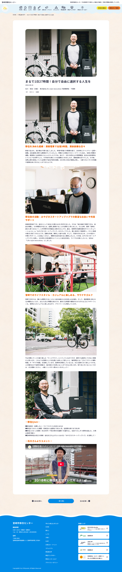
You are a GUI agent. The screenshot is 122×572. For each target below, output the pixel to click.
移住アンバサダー (72, 9)
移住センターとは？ (82, 9)
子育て (34, 9)
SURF (39, 9)
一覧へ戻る (61, 501)
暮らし (25, 9)
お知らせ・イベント (47, 9)
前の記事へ (38, 501)
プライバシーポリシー (52, 562)
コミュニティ (56, 9)
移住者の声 (63, 9)
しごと (30, 9)
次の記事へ (84, 501)
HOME (20, 9)
